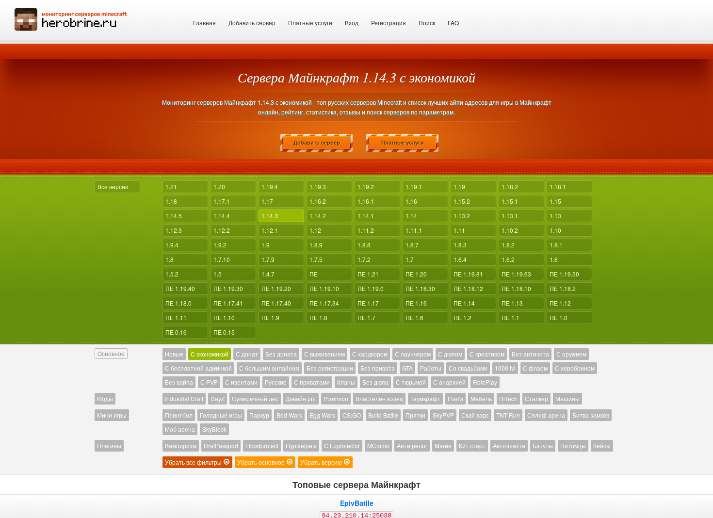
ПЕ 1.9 (270, 317)
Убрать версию (321, 462)
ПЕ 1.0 (558, 317)
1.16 (411, 201)
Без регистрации (330, 368)
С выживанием (324, 354)
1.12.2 (221, 230)
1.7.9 (268, 259)
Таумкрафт (425, 398)
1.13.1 (510, 215)
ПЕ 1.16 (416, 303)
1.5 (217, 274)
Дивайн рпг (301, 398)
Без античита (530, 354)
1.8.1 (556, 245)
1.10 (555, 230)
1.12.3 (173, 230)
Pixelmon (336, 398)
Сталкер (536, 398)
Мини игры (112, 415)
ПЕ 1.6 (414, 317)
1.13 (555, 215)
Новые (174, 354)
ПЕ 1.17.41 (228, 303)
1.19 (459, 186)
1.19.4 (269, 186)
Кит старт (472, 445)
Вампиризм (180, 445)
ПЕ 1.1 (510, 317)
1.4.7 (268, 274)
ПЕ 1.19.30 (228, 288)
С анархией (449, 382)
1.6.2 (508, 259)
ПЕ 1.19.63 (516, 274)
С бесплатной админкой (198, 368)
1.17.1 (221, 201)
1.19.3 (317, 186)
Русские (276, 382)
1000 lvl (505, 368)
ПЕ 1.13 (512, 303)
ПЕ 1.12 (560, 303)
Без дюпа (375, 382)
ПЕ (313, 274)
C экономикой (209, 354)
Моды (105, 398)
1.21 (171, 186)
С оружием (571, 354)
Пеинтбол (179, 415)
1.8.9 (316, 245)
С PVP (209, 382)
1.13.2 (462, 215)
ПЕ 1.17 (368, 303)
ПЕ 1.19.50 (564, 274)
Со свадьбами (468, 368)
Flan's (455, 398)
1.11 (459, 230)
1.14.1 (365, 215)
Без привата (377, 368)
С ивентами (241, 382)
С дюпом (450, 354)
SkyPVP (443, 415)
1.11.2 (365, 230)
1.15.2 (462, 201)
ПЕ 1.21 (368, 274)
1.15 (555, 201)
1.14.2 (317, 215)
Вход (351, 22)
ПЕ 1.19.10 (324, 288)
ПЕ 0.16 (176, 332)
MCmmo (378, 445)
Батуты (543, 445)
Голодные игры (221, 415)
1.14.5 (173, 215)
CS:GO (351, 415)
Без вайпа (179, 382)
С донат (247, 354)
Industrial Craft (184, 398)
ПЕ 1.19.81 (468, 274)
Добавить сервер (251, 22)
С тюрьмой (411, 382)
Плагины (109, 445)
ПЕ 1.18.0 (178, 303)
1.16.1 (365, 201)
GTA (407, 368)
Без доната (281, 354)
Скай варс (475, 415)
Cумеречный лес (255, 398)
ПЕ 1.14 (464, 303)
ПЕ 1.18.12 (468, 288)
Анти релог (412, 445)
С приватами (312, 382)
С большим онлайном (269, 368)
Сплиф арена (546, 415)
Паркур (259, 415)
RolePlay (485, 382)
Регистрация (388, 22)
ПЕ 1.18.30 (420, 288)
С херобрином (575, 368)
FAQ (453, 22)
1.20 (219, 186)
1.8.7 (412, 245)
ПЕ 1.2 (462, 317)
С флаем (535, 368)
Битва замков (590, 415)
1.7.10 (221, 259)
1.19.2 (365, 186)
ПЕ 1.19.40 (180, 288)
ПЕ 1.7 (366, 317)
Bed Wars (289, 415)
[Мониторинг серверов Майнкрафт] (71, 18)
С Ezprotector (342, 445)
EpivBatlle (356, 503)
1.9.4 (171, 245)
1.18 (171, 201)
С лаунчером (413, 354)
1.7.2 (364, 259)
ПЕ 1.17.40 (276, 303)
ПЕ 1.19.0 (370, 288)
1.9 (265, 245)
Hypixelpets (301, 445)
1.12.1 (269, 230)
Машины (567, 398)
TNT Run (508, 415)
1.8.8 (364, 245)
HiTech (508, 398)
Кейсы (602, 445)
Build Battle (383, 415)
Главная (204, 22)
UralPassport (221, 445)
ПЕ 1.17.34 (324, 303)
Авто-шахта (509, 445)
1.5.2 (171, 274)
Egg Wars (322, 415)
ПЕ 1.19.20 (276, 288)
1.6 (554, 259)
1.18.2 (510, 186)
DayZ (218, 398)
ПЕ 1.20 (416, 274)
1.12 (315, 230)
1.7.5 (316, 259)
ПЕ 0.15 (224, 332)
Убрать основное (261, 462)
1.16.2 (317, 201)
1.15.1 (510, 201)
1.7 (409, 259)
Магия (443, 445)
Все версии (113, 186)
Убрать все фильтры (194, 462)
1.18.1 (558, 186)
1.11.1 (413, 230)
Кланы (346, 382)
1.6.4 (460, 259)
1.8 (169, 259)
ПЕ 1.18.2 (563, 288)
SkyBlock (214, 429)
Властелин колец (379, 398)
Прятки (415, 415)
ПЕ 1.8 (318, 317)
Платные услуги (310, 22)
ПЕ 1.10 (224, 317)
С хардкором (370, 354)
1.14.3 (269, 215)
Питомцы (573, 445)
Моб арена (180, 429)
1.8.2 (508, 245)
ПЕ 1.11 (176, 317)
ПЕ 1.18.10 (516, 288)
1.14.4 (221, 215)
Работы (430, 368)
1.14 (411, 215)
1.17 (267, 201)
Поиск (427, 22)
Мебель (481, 398)
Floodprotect (261, 445)
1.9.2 (220, 245)
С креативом (487, 354)
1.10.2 (510, 230)
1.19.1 (413, 186)
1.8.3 (460, 245)
